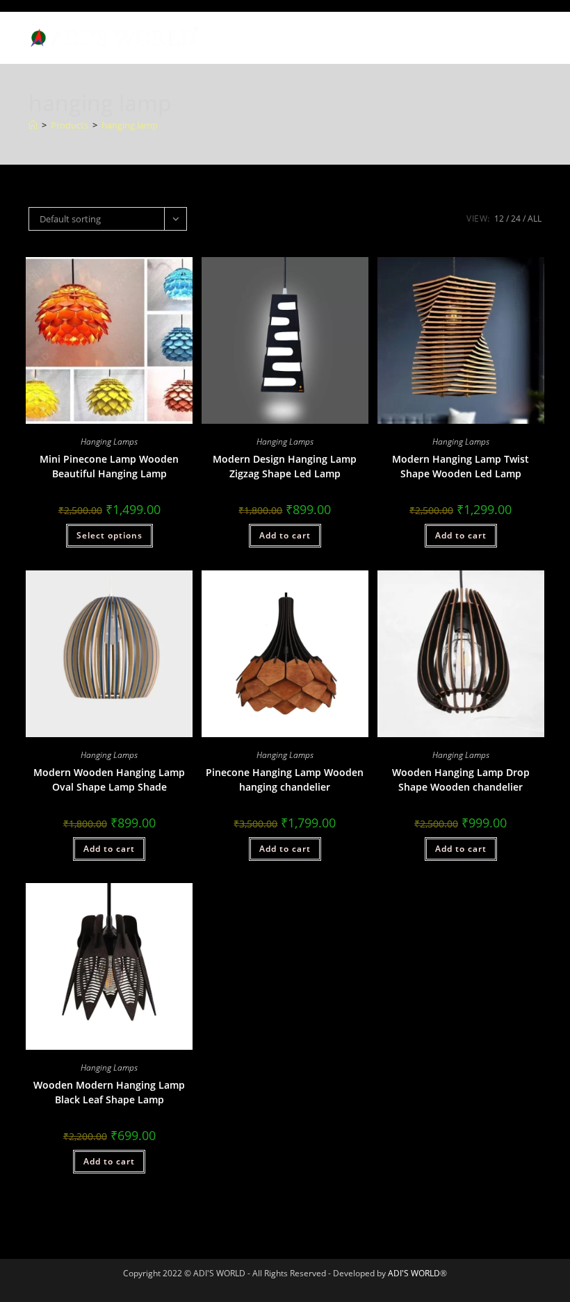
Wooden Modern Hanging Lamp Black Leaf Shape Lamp (109, 1092)
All (535, 218)
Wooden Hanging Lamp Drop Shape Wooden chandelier (461, 779)
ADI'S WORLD (414, 1273)
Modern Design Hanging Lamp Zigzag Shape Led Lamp (285, 466)
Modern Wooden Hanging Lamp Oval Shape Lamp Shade (109, 779)
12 (499, 218)
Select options (109, 535)
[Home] (33, 125)
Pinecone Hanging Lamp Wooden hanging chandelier (285, 779)
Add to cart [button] (285, 535)
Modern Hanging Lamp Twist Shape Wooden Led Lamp (460, 466)
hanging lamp (129, 125)
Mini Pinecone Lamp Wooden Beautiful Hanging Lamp (109, 466)
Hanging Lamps (109, 441)
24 (516, 218)
